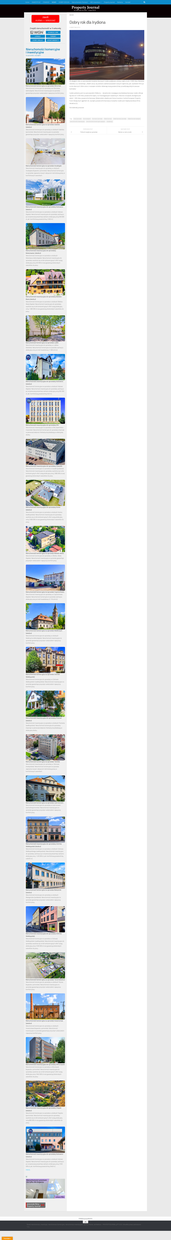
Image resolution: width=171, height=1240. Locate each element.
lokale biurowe (108, 119)
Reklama (120, 2)
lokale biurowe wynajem (134, 119)
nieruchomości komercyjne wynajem (95, 121)
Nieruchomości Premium (80, 2)
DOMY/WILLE (38, 40)
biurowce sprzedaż (97, 119)
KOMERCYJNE (53, 32)
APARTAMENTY (53, 40)
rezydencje (110, 121)
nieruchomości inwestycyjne (77, 121)
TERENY (53, 36)
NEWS (54, 2)
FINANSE (46, 2)
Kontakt (127, 2)
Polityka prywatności (85, 1218)
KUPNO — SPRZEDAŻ (45, 19)
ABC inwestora (95, 2)
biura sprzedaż (77, 119)
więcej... (28, 1170)
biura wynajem (87, 119)
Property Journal (109, 2)
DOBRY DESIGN (64, 2)
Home (27, 2)
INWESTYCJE (36, 2)
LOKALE (38, 36)
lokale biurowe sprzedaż (119, 119)
